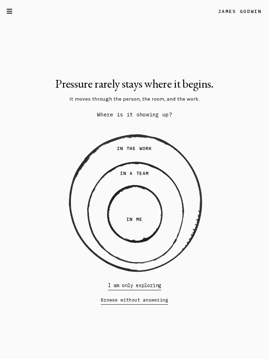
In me (134, 219)
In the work (134, 148)
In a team (134, 173)
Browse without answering (134, 300)
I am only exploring (134, 285)
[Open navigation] (11, 11)
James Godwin (240, 11)
